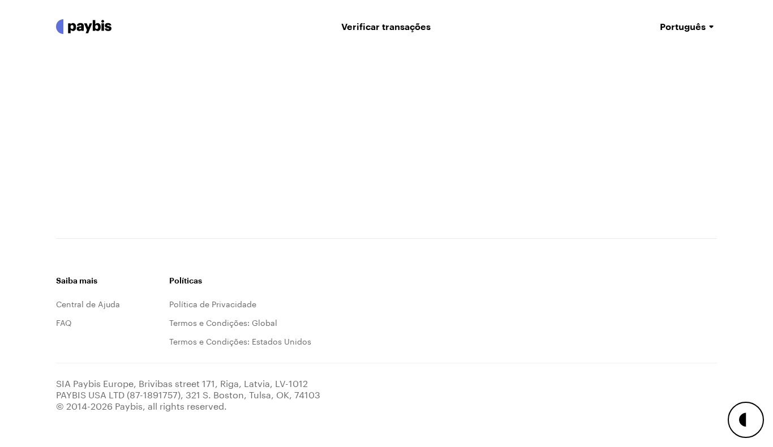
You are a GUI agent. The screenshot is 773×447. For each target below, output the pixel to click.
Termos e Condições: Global (223, 322)
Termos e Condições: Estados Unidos (240, 340)
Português (683, 26)
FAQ (64, 322)
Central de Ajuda (88, 303)
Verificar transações (386, 26)
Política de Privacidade (212, 303)
